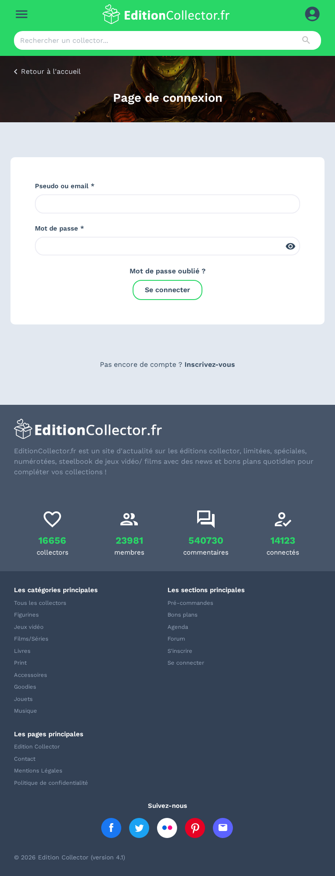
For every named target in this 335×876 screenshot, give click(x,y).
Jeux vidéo (29, 627)
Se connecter (167, 290)
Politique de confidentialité (51, 782)
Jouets (23, 699)
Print (20, 662)
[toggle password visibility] (290, 246)
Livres (22, 651)
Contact (24, 758)
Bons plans (183, 614)
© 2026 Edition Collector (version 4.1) (69, 857)
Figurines (26, 614)
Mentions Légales (38, 770)
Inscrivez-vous (210, 364)
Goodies (25, 686)
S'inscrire (180, 651)
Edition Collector (37, 746)
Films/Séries (31, 638)
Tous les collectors (40, 603)
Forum (176, 638)
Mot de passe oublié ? (167, 271)
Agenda (178, 627)
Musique (25, 710)
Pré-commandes (190, 603)
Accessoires (30, 675)
